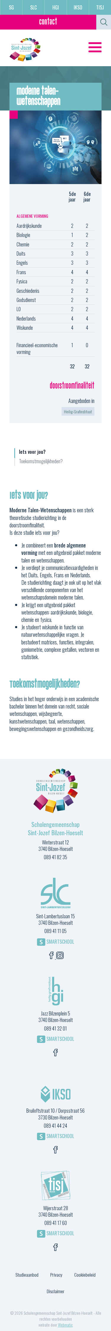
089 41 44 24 (55, 1125)
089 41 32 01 (55, 1028)
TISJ (100, 7)
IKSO (78, 7)
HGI (55, 7)
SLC (33, 7)
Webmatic (65, 1325)
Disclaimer (56, 1291)
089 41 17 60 (55, 1222)
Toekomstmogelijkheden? (41, 461)
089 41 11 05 (55, 931)
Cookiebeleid (85, 1274)
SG (11, 7)
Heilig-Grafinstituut (78, 411)
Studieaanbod (26, 1274)
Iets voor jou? (32, 452)
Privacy (56, 1274)
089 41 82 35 (55, 857)
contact (48, 22)
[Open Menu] (95, 47)
